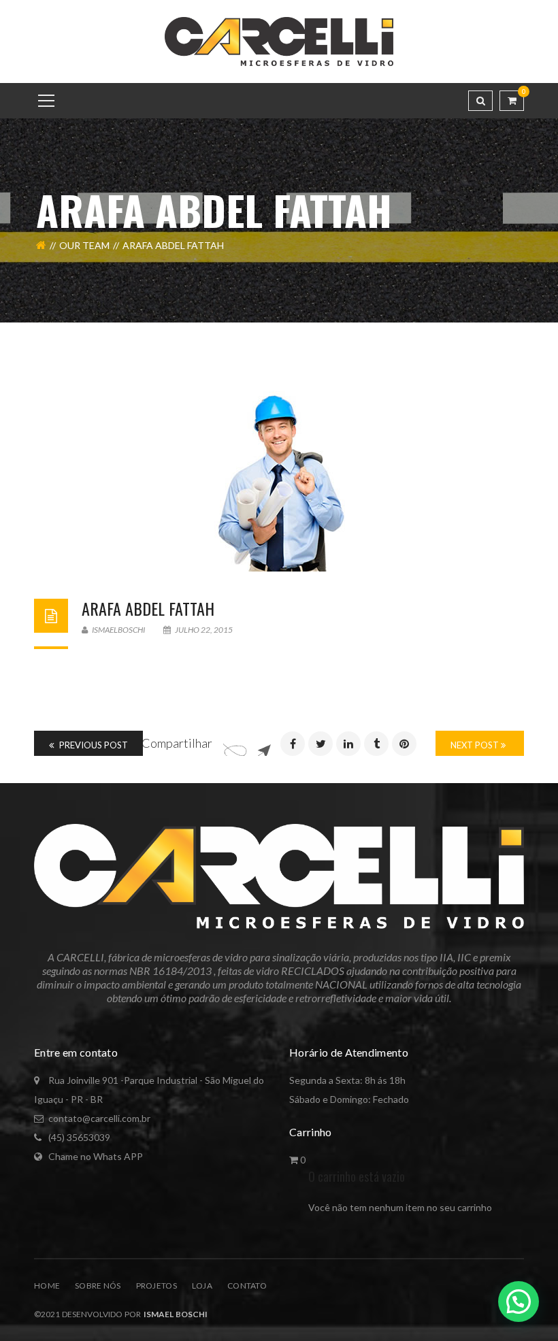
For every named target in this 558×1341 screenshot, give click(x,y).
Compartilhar (177, 742)
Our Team (84, 245)
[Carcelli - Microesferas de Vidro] (279, 40)
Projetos (156, 1285)
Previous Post (92, 745)
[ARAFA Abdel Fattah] (279, 481)
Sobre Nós (98, 1285)
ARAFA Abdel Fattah (148, 608)
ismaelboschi (118, 630)
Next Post (475, 745)
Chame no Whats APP (95, 1156)
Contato (247, 1285)
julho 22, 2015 (203, 630)
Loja (202, 1285)
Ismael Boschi (174, 1314)
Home (47, 1285)
